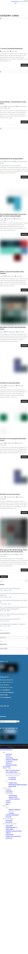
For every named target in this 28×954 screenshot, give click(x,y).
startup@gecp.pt (7, 697)
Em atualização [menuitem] (12, 777)
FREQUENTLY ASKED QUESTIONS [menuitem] (13, 831)
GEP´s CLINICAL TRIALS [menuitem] (11, 772)
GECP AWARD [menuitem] (9, 822)
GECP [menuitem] (4, 752)
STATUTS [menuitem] (8, 756)
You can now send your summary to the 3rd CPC (12, 624)
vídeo (9, 108)
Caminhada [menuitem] (11, 813)
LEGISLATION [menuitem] (9, 838)
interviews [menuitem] (8, 802)
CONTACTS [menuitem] (8, 763)
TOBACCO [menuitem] (8, 832)
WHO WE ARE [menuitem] (9, 754)
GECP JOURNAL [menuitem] (9, 793)
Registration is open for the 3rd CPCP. (10, 619)
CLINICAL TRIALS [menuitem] (7, 768)
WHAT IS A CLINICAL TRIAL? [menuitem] (13, 770)
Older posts (4, 576)
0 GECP (2, 106)
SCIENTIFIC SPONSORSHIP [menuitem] (12, 815)
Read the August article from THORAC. (10, 588)
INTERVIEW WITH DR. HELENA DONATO (11, 158)
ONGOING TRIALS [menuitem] (13, 782)
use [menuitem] (6, 781)
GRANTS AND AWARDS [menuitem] (8, 818)
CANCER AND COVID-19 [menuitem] (11, 827)
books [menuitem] (7, 804)
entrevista (23, 106)
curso (12, 51)
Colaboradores (4, 747)
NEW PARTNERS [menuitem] (7, 766)
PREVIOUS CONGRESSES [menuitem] (14, 809)
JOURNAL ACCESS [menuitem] (13, 797)
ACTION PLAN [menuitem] (9, 761)
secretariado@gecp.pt (8, 692)
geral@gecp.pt (6, 689)
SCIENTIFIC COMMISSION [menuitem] (12, 759)
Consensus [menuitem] (8, 790)
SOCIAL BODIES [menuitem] (9, 758)
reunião (5, 108)
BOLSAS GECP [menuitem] (9, 820)
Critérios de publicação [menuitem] (14, 799)
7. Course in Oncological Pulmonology (11, 48)
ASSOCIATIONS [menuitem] (9, 834)
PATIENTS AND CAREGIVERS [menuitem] (10, 824)
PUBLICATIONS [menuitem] (6, 788)
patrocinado (3, 220)
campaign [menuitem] (8, 800)
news (16, 51)
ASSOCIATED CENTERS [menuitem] (11, 765)
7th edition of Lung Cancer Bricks (10, 383)
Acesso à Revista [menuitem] (13, 795)
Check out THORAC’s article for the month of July (13, 614)
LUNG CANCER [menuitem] (9, 825)
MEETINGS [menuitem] (11, 811)
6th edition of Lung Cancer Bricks (10, 494)
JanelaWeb (16, 747)
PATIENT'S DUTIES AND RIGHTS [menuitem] (13, 836)
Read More (24, 65)
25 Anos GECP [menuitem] (9, 791)
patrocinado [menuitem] (8, 816)
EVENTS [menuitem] (5, 806)
